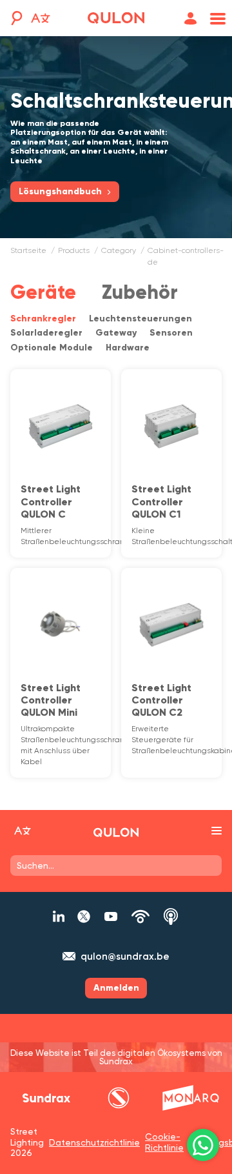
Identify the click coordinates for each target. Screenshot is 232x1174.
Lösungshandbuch (60, 191)
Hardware (128, 347)
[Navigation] (215, 18)
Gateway (116, 332)
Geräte (43, 292)
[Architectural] (191, 1098)
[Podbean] (140, 916)
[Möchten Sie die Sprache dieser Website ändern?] (40, 20)
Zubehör (140, 292)
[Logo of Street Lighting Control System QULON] (116, 832)
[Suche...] (15, 18)
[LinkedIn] (58, 916)
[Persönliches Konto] (191, 19)
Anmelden (116, 987)
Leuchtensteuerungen (140, 318)
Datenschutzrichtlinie (94, 1142)
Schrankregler (43, 318)
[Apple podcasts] (170, 916)
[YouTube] (111, 916)
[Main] (46, 1098)
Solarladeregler (46, 332)
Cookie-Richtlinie (164, 1142)
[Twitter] (83, 916)
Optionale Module (51, 347)
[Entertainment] (118, 1098)
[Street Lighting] (116, 18)
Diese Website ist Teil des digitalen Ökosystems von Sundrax (116, 1057)
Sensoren (171, 332)
